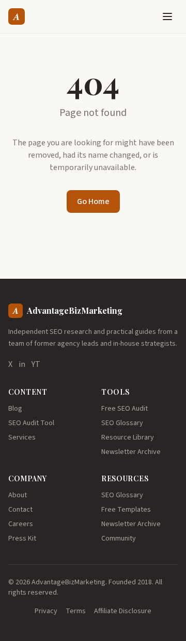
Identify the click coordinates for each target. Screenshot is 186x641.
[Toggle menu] (167, 16)
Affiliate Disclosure (122, 611)
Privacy (46, 611)
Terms (76, 611)
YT (36, 364)
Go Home (93, 201)
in (22, 364)
